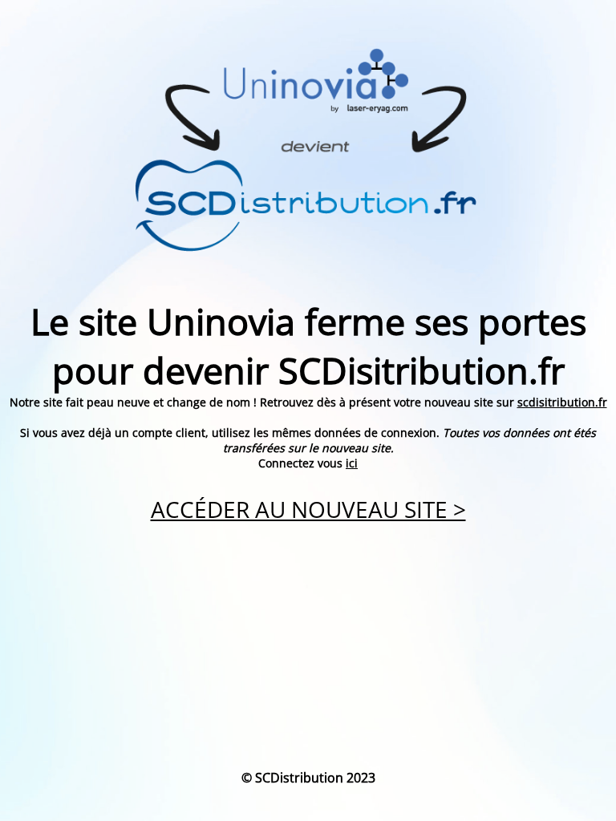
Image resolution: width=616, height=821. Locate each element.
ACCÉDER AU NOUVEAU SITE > (308, 509)
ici (352, 463)
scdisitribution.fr (562, 402)
